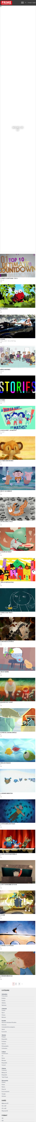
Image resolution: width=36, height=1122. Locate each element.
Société (4, 1020)
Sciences (4, 1024)
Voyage (4, 1094)
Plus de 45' (5, 1111)
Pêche (3, 1084)
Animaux (4, 1096)
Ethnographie (5, 1046)
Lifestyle (4, 1008)
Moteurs (4, 1017)
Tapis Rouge (5, 1077)
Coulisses (4, 1070)
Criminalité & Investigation (8, 1027)
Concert (4, 1065)
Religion (4, 1036)
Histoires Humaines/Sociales (9, 1022)
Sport (3, 1012)
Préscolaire (5, 996)
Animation (4, 994)
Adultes (4, 1002)
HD (2, 1120)
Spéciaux (4, 1005)
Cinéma (4, 1068)
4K (2, 1118)
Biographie (4, 1039)
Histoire (4, 1035)
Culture (4, 1051)
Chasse (3, 1082)
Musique (4, 1060)
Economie (4, 1031)
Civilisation (4, 1048)
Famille (3, 1000)
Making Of (4, 1072)
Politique (4, 1041)
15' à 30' (4, 1106)
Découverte (5, 1080)
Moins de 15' (5, 1103)
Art (2, 1055)
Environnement (5, 1091)
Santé (3, 1029)
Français (30, 2)
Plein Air (4, 1089)
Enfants (4, 998)
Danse (3, 1058)
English (34, 2)
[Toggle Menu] (22, 2)
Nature (3, 1087)
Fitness (3, 1015)
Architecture (5, 1053)
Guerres (4, 1043)
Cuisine (3, 1010)
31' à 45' (4, 1108)
